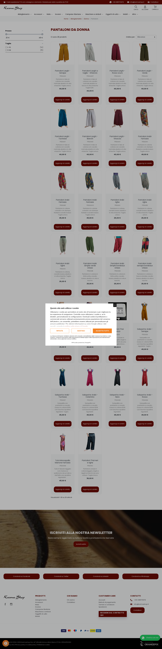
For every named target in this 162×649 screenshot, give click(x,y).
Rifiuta (59, 331)
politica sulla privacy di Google (76, 326)
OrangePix (88, 342)
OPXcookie (75, 342)
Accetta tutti (102, 331)
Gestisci (81, 331)
